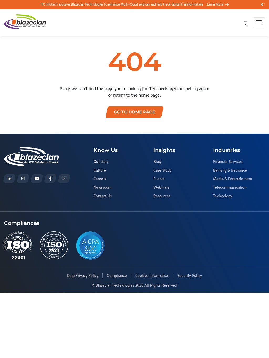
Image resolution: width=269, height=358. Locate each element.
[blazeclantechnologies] (23, 178)
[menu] (259, 22)
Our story (101, 162)
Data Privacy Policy (83, 276)
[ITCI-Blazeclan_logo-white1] (31, 150)
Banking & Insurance (230, 170)
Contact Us (103, 196)
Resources (161, 196)
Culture (100, 170)
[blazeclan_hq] (64, 178)
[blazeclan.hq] (50, 178)
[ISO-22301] (18, 245)
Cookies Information (152, 276)
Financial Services (227, 162)
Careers (100, 179)
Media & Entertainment (232, 179)
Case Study (162, 170)
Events (158, 179)
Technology (222, 196)
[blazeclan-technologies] (9, 178)
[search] (246, 22)
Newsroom (103, 187)
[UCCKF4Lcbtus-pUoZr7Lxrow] (36, 178)
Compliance (117, 276)
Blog (157, 162)
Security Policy (190, 276)
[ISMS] (54, 245)
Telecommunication (229, 187)
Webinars (161, 187)
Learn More (215, 4)
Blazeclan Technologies (115, 285)
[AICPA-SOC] (90, 245)
